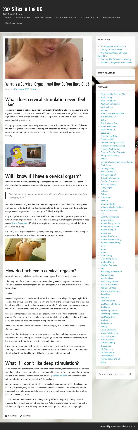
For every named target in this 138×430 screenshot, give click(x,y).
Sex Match (105, 320)
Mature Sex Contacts (66, 17)
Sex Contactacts (108, 300)
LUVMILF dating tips (110, 216)
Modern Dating (107, 262)
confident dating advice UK (113, 142)
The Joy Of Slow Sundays (111, 49)
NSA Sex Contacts (89, 17)
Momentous (129, 426)
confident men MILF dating (113, 145)
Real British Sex (23, 17)
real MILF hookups (109, 284)
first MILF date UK (109, 171)
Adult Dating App (108, 100)
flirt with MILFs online (110, 178)
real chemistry (107, 278)
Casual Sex (105, 132)
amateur (104, 110)
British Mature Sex (111, 17)
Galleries (104, 191)
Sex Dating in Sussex (110, 313)
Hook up (104, 200)
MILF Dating (106, 255)
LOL (102, 213)
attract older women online (112, 113)
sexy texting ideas (108, 336)
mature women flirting (110, 242)
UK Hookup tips (108, 352)
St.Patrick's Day (107, 339)
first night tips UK (108, 174)
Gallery (104, 194)
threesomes (106, 345)
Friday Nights (106, 187)
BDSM (103, 119)
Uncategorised (107, 355)
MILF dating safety (109, 258)
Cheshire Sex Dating (110, 136)
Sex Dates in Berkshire (110, 303)
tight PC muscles (60, 375)
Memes (104, 252)
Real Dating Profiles (109, 281)
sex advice (27, 415)
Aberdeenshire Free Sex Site (113, 94)
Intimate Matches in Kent (112, 207)
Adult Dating (106, 97)
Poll (102, 268)
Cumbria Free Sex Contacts (113, 152)
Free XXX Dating (108, 184)
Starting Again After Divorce (113, 46)
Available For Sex (108, 116)
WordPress (115, 426)
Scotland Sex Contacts (110, 291)
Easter (103, 158)
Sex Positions (106, 323)
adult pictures (107, 107)
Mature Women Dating (111, 239)
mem (103, 245)
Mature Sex (106, 232)
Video (103, 362)
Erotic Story (106, 165)
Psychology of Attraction (111, 271)
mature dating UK (108, 229)
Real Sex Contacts (43, 17)
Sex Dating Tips (108, 316)
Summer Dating (108, 342)
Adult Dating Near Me (110, 103)
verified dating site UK (110, 358)
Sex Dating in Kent (109, 310)
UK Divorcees (107, 349)
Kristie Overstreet (19, 223)
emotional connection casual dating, (117, 161)
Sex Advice (12, 415)
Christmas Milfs (107, 139)
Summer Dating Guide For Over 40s (116, 62)
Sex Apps (105, 297)
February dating (108, 168)
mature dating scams (110, 226)
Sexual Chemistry (108, 329)
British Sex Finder (108, 126)
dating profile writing (110, 155)
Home (8, 17)
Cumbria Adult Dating (110, 149)
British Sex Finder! (13, 22)
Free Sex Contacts (109, 181)
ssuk (34, 89)
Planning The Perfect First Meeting (116, 59)
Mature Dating (107, 220)
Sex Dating (105, 307)
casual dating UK (108, 129)
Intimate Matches (108, 203)
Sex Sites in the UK (22, 9)
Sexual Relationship (109, 333)
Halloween (105, 197)
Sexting (104, 326)
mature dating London (110, 223)
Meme (103, 249)
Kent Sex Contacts (109, 210)
